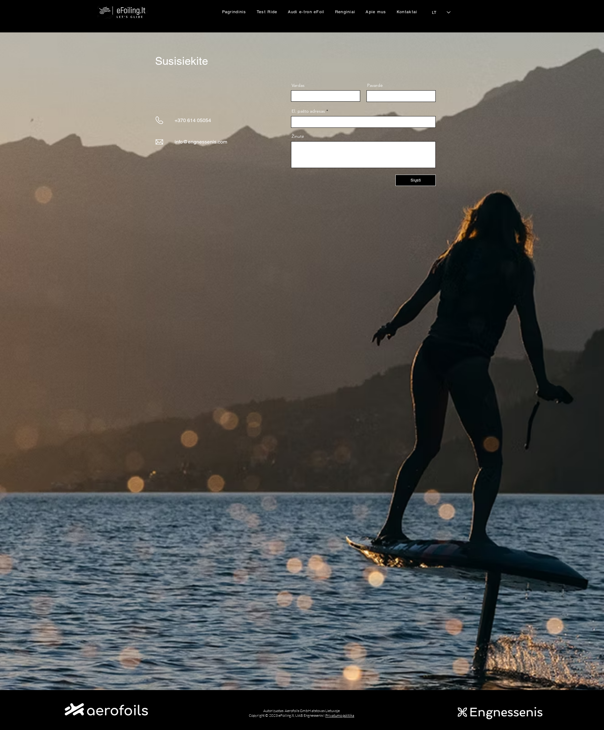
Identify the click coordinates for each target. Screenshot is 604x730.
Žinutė (298, 136)
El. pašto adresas (308, 111)
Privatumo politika (339, 715)
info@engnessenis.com (201, 142)
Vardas (298, 85)
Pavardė (375, 85)
